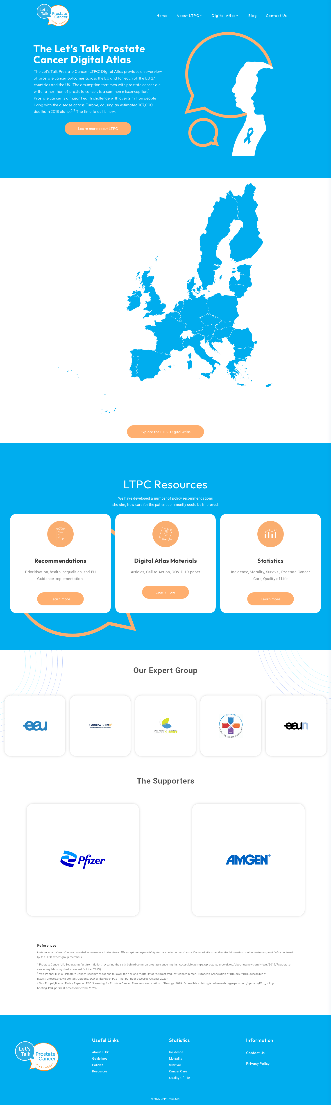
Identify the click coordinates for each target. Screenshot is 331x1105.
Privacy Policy (258, 1063)
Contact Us (255, 1052)
